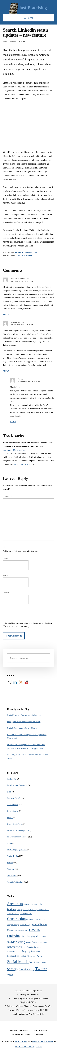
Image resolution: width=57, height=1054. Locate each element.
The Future (12, 875)
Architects (11, 779)
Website (6, 593)
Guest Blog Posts (14, 824)
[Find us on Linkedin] (15, 682)
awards (27, 904)
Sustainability (27, 969)
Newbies (23, 947)
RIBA (23, 955)
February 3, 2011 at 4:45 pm (22, 325)
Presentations (12, 951)
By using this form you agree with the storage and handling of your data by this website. (28, 625)
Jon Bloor (15, 322)
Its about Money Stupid (17, 837)
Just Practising (28, 8)
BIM (9, 792)
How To (34, 930)
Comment (7, 496)
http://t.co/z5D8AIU (22, 464)
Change (19, 910)
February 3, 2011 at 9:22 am (22, 281)
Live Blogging (27, 936)
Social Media (18, 961)
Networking (13, 946)
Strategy (10, 869)
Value (10, 974)
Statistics (43, 962)
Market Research (32, 942)
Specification (34, 962)
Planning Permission (35, 947)
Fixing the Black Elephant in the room (24, 721)
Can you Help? (13, 798)
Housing (11, 930)
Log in (39, 1047)
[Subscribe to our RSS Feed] (21, 682)
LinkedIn (19, 253)
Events (10, 817)
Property (26, 951)
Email (6, 576)
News (9, 843)
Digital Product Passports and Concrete (24, 715)
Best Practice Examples (17, 785)
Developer (15, 925)
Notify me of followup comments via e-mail (20, 551)
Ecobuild (23, 925)
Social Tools (12, 856)
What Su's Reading (15, 882)
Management (41, 936)
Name (6, 558)
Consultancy (12, 811)
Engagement (32, 924)
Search (29, 255)
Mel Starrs (43, 942)
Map (9, 942)
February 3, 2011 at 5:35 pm (29, 381)
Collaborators (26, 913)
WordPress (21, 1042)
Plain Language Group (17, 850)
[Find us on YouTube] (26, 682)
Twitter (41, 968)
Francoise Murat (18, 279)
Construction (12, 804)
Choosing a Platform (29, 910)
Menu (30, 18)
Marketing (18, 942)
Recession (35, 951)
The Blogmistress (24, 1047)
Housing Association (21, 930)
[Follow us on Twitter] (9, 682)
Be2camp (34, 904)
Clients (40, 909)
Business (11, 909)
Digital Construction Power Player (22, 728)
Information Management (18, 830)
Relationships (13, 956)
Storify (10, 862)
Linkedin (20, 255)
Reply (6, 314)
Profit (19, 951)
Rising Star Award (34, 956)
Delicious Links (40, 919)
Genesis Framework (42, 1042)
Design (9, 925)
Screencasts (31, 253)
